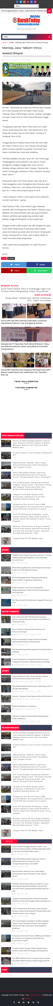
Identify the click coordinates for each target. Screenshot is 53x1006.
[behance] (31, 2)
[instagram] (35, 2)
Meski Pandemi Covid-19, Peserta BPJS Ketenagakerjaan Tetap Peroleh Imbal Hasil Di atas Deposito (30, 590)
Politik (11, 42)
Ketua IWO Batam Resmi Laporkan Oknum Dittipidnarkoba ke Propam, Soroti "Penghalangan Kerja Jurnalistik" (32, 474)
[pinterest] (28, 2)
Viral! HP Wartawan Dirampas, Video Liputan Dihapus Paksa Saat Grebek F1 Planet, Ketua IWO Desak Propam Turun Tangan (32, 517)
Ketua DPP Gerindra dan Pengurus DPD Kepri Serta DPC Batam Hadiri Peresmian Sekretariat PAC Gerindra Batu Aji (26, 372)
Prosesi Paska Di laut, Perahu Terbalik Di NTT (32, 454)
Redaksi (28, 998)
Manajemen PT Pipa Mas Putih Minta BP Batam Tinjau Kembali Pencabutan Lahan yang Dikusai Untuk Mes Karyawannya (25, 346)
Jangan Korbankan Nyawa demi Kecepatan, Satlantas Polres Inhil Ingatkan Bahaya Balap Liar (29, 496)
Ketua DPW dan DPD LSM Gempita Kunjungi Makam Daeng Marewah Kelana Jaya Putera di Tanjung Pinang (31, 619)
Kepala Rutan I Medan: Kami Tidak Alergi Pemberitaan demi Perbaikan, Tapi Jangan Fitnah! (30, 465)
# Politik (11, 258)
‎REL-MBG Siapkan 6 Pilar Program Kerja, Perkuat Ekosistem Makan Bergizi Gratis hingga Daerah (31, 959)
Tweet (17, 265)
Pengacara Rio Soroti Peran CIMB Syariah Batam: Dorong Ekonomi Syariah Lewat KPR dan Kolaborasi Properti (32, 506)
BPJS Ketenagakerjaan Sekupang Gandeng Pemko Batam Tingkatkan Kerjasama (29, 578)
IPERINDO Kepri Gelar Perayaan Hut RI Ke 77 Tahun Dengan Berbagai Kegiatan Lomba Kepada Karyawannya (32, 557)
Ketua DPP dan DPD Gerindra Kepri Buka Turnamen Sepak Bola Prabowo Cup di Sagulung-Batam (24, 321)
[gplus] (24, 2)
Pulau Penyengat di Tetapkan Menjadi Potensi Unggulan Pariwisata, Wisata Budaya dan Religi (31, 660)
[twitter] (21, 2)
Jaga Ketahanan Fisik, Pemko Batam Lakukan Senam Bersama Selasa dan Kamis (30, 677)
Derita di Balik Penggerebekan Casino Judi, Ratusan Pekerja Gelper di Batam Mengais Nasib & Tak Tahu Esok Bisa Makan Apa (31, 444)
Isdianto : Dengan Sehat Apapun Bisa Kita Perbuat (32, 696)
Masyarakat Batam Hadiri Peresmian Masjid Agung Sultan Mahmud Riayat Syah (29, 640)
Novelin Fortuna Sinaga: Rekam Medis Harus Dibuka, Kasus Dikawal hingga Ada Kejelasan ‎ (30, 949)
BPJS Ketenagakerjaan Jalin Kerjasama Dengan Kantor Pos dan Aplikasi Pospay (31, 569)
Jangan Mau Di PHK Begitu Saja (28, 538)
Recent (9, 841)
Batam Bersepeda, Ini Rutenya (24, 706)
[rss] (33, 1002)
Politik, (27, 60)
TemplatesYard (35, 995)
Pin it (17, 271)
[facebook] (17, 2)
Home (4, 42)
